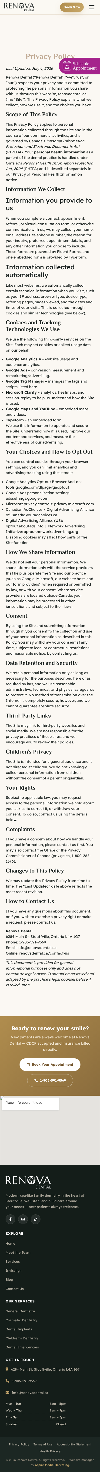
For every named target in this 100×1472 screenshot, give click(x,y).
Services (13, 1261)
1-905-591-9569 (32, 942)
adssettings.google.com (27, 498)
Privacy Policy (19, 1444)
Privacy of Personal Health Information (47, 174)
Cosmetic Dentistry (21, 1320)
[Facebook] (10, 1219)
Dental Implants (19, 1329)
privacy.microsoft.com (74, 504)
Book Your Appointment (52, 1064)
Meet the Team (18, 1252)
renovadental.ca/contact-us (44, 953)
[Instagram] (23, 1219)
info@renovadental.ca (37, 947)
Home (10, 1243)
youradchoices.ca (41, 515)
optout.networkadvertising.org (51, 531)
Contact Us (15, 1288)
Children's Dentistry (22, 1338)
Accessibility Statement (74, 1444)
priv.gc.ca (61, 855)
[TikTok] (35, 1219)
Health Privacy (50, 1451)
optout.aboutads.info (24, 526)
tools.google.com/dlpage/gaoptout (37, 487)
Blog (9, 1279)
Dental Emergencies (22, 1347)
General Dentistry (20, 1311)
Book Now (72, 7)
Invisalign (14, 1270)
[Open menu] (91, 7)
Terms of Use (43, 1444)
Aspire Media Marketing (52, 1465)
